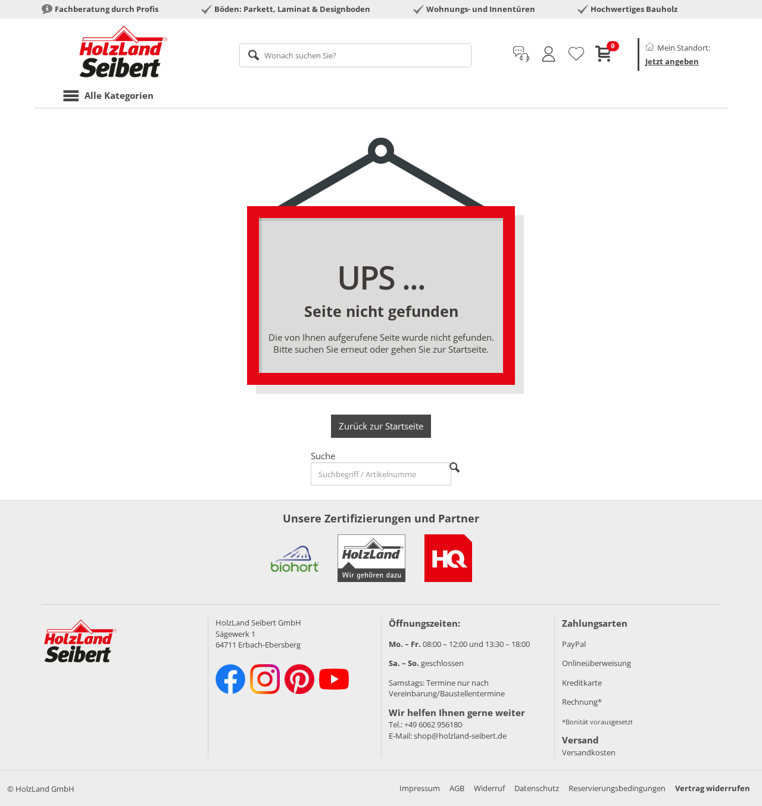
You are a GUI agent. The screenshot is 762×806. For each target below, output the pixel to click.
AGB (456, 788)
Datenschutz (536, 788)
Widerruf (489, 788)
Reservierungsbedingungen (617, 788)
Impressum (419, 788)
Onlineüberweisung (596, 663)
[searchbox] (355, 55)
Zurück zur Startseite (381, 426)
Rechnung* (582, 701)
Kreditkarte (582, 682)
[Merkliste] (576, 54)
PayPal (574, 644)
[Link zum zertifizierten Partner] (294, 558)
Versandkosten (589, 752)
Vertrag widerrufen (712, 788)
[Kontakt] (521, 54)
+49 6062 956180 (433, 724)
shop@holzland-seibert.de (460, 735)
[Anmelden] (548, 54)
